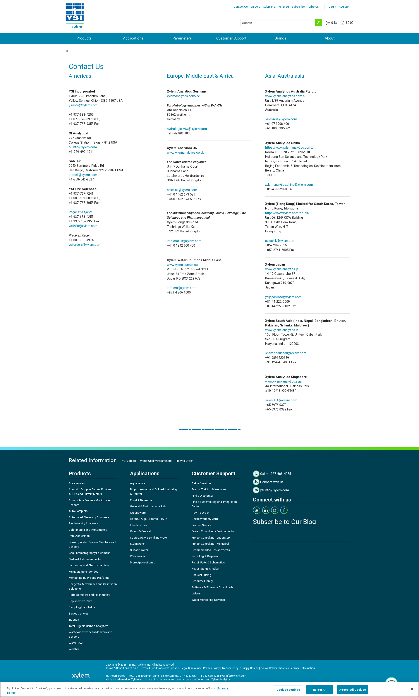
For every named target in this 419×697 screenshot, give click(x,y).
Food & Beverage (141, 500)
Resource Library (202, 581)
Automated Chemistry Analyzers (89, 517)
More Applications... (142, 562)
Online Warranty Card (205, 518)
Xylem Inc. (269, 6)
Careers (255, 6)
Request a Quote (81, 212)
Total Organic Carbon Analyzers (88, 626)
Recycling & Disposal (205, 556)
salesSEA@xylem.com (281, 400)
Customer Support (231, 38)
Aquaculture (137, 483)
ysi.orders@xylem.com (85, 245)
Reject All (319, 689)
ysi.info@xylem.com (83, 105)
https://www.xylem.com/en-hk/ (287, 213)
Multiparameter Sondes (83, 571)
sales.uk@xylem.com (182, 190)
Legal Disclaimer (191, 668)
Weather (74, 649)
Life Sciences (138, 525)
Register (344, 6)
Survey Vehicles (78, 613)
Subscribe (298, 6)
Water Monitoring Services (208, 599)
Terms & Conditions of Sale (122, 668)
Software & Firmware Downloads (212, 587)
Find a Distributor (202, 495)
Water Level (76, 643)
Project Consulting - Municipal (210, 543)
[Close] (412, 689)
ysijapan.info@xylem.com (283, 297)
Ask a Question (201, 483)
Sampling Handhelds (82, 607)
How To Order (200, 512)
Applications (133, 38)
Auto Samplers (78, 511)
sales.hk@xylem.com (280, 241)
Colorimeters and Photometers (88, 529)
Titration (74, 619)
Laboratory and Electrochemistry (89, 565)
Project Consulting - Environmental (213, 531)
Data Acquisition (79, 535)
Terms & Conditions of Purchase (159, 668)
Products (84, 38)
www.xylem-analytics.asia (283, 381)
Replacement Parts (80, 601)
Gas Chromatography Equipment (89, 553)
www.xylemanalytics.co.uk (185, 153)
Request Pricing (201, 575)
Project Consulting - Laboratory (211, 537)
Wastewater (137, 556)
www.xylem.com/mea (182, 265)
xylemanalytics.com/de (183, 96)
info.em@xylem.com (181, 288)
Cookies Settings (288, 689)
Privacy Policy (211, 668)
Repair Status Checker (205, 568)
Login (332, 6)
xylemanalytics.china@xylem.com (289, 185)
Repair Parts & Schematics (208, 562)
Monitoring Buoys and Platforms (89, 577)
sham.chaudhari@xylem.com (285, 353)
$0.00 (342, 23)
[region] (209, 689)
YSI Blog (283, 6)
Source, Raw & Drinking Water (149, 537)
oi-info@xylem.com (83, 147)
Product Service (201, 525)
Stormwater (137, 543)
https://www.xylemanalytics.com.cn (290, 147)
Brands (280, 38)
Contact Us (241, 6)
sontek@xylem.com (83, 175)
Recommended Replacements (211, 550)
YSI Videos (129, 460)
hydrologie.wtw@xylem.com (187, 129)
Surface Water (139, 550)
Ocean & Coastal (140, 531)
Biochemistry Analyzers (83, 523)
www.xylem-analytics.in (281, 330)
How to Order (184, 460)
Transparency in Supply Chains (240, 668)
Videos (196, 593)
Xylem (201, 679)
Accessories (77, 483)
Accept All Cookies (352, 689)
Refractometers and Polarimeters (89, 594)
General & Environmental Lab (148, 506)
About (330, 38)
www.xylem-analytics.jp (281, 269)
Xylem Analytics (221, 679)
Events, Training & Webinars (209, 489)
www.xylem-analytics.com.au (285, 96)
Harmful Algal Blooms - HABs (148, 518)
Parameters (182, 38)
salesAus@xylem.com (281, 119)
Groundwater (138, 512)
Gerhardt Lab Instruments (85, 559)
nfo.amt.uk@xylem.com (184, 241)
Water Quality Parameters (156, 460)
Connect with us (271, 482)
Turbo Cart (313, 6)
